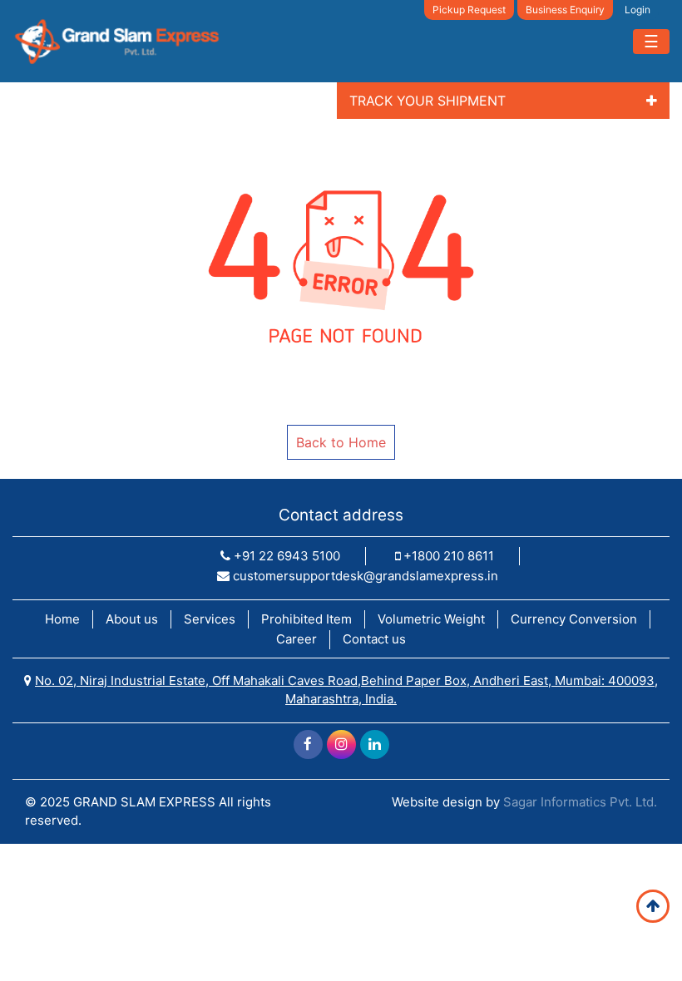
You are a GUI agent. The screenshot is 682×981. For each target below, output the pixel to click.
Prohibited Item (306, 619)
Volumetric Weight (431, 619)
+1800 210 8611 (447, 556)
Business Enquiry (565, 9)
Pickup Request (469, 9)
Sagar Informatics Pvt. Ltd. (580, 802)
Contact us (374, 639)
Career (296, 639)
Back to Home (341, 442)
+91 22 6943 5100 (285, 556)
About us (132, 619)
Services (209, 619)
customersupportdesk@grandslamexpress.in (364, 576)
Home (62, 619)
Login (637, 9)
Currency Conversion (574, 619)
